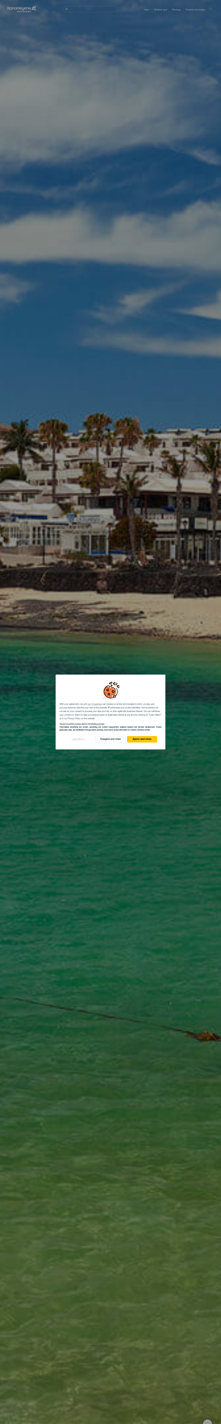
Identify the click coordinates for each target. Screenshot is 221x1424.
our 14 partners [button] (95, 704)
